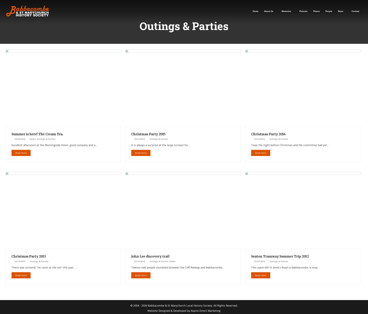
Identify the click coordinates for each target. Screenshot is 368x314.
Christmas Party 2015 (148, 134)
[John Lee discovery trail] (183, 206)
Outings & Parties (46, 139)
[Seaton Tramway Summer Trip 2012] (302, 206)
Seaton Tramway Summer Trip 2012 (280, 256)
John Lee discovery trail (150, 256)
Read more (21, 153)
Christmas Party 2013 (29, 256)
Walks (172, 261)
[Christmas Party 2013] (63, 206)
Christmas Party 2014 (268, 134)
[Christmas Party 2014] (302, 83)
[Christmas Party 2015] (183, 83)
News (33, 139)
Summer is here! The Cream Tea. (37, 134)
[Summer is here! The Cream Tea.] (63, 83)
